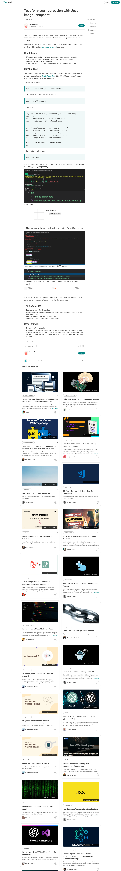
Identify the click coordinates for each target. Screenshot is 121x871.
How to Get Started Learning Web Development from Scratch (76, 765)
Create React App (48, 76)
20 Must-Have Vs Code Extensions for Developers (78, 492)
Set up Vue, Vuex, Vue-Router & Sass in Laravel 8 (37, 675)
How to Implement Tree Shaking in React (37, 629)
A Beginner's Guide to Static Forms (35, 721)
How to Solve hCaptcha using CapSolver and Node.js (80, 585)
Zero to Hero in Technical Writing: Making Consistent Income (79, 445)
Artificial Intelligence (70, 395)
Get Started (115, 2)
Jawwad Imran (29, 639)
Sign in (107, 2)
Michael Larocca (71, 775)
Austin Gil (69, 410)
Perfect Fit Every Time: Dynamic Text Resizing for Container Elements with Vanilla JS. (40, 400)
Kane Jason (28, 595)
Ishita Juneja (29, 818)
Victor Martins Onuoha (31, 686)
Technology (68, 487)
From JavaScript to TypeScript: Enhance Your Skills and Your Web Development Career (39, 447)
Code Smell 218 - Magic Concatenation (78, 631)
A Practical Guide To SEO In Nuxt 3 (35, 764)
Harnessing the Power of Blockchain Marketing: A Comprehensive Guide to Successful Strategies (78, 856)
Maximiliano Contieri (73, 638)
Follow (81, 25)
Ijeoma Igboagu (30, 863)
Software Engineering (28, 625)
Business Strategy (69, 850)
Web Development (69, 760)
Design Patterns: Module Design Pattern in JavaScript (38, 537)
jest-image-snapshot (49, 47)
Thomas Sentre (71, 502)
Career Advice (68, 532)
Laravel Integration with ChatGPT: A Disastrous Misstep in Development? (36, 583)
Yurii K (27, 412)
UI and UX (25, 532)
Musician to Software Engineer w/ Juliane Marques (79, 537)
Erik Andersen (71, 549)
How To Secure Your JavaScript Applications (80, 809)
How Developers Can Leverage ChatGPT (79, 672)
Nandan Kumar (29, 547)
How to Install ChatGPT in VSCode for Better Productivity (39, 853)
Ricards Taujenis (71, 729)
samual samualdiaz (72, 869)
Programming (29, 341)
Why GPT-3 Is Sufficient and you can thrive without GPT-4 (80, 718)
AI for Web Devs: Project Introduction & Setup (81, 399)
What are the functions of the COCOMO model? (37, 808)
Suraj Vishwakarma (72, 457)
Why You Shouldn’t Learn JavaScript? (36, 493)
